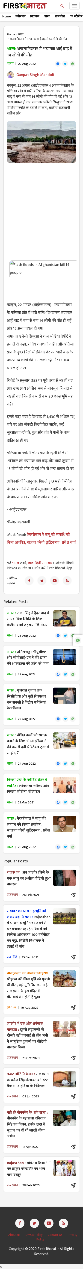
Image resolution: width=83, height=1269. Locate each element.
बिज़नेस (34, 16)
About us (14, 1234)
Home (6, 16)
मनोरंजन (20, 16)
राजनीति (60, 16)
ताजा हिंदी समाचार (40, 563)
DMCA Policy (34, 1234)
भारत (47, 16)
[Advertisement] (41, 209)
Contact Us (55, 1234)
